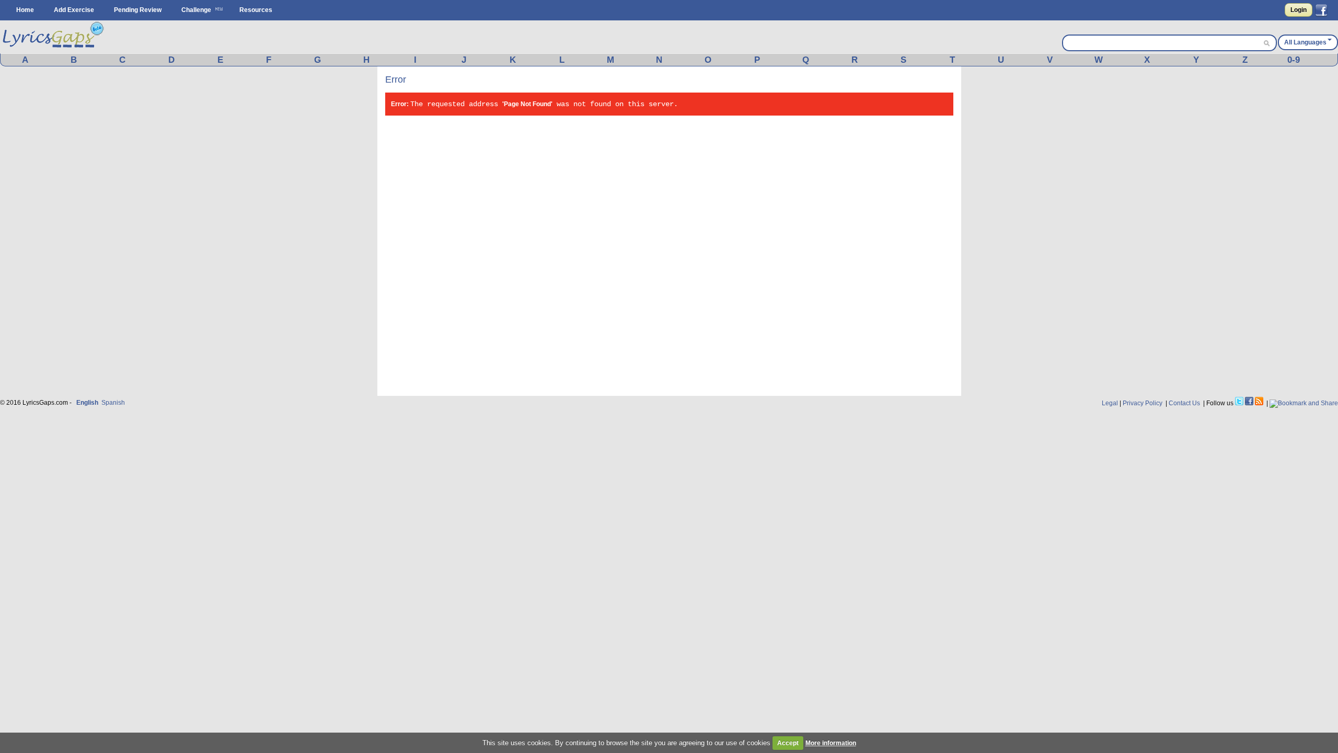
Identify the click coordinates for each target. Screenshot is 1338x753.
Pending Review (138, 10)
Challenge (196, 10)
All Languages (1305, 42)
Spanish (113, 402)
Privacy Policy (1142, 403)
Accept (788, 743)
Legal (1110, 403)
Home (25, 10)
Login (1298, 10)
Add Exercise (74, 10)
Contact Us (1184, 403)
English (87, 402)
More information (830, 743)
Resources (255, 10)
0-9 (1293, 60)
